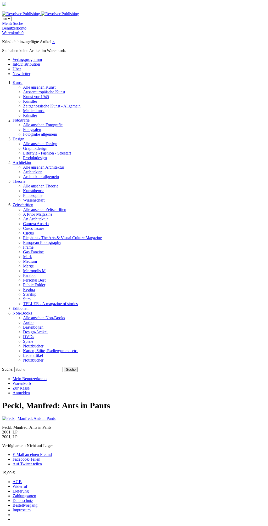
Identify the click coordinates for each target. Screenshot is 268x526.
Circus (28, 233)
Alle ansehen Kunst (39, 87)
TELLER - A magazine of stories (50, 303)
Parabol (29, 275)
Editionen (21, 308)
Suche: (7, 369)
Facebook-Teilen (26, 459)
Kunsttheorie (33, 190)
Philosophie (32, 195)
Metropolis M (34, 270)
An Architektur (35, 219)
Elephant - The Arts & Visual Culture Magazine (62, 238)
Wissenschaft (33, 200)
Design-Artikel (35, 332)
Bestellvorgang (25, 505)
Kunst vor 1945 (36, 96)
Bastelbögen (33, 327)
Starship (29, 294)
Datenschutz (23, 500)
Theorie (19, 181)
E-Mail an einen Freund (32, 454)
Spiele (28, 341)
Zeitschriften (23, 205)
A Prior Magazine (37, 214)
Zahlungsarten (24, 496)
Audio (28, 322)
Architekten (32, 172)
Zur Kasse (21, 388)
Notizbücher (33, 346)
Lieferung (21, 491)
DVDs (28, 336)
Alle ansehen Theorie (40, 186)
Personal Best (34, 280)
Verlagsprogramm (27, 59)
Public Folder (34, 285)
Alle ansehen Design (40, 143)
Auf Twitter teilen (27, 464)
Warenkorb (22, 383)
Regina (29, 289)
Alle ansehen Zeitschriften (44, 209)
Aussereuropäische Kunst (44, 92)
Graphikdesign (35, 148)
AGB (17, 481)
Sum (27, 299)
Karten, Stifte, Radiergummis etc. (50, 350)
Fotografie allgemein (40, 134)
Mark (27, 256)
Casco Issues (33, 228)
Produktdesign (35, 158)
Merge (28, 266)
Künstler (30, 101)
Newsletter (21, 73)
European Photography (42, 242)
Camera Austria (36, 223)
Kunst (18, 82)
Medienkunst (33, 110)
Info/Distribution (26, 64)
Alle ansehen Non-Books (44, 318)
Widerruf (20, 486)
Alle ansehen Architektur (43, 167)
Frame (28, 247)
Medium (30, 261)
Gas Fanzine (33, 252)
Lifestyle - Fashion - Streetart (47, 153)
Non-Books (22, 313)
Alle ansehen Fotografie (43, 125)
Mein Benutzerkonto (30, 378)
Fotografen (32, 129)
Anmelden (21, 393)
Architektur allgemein (41, 176)
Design (18, 139)
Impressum (22, 510)
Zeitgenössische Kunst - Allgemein (52, 106)
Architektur (22, 162)
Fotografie (21, 120)
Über (17, 69)
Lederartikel (33, 355)
